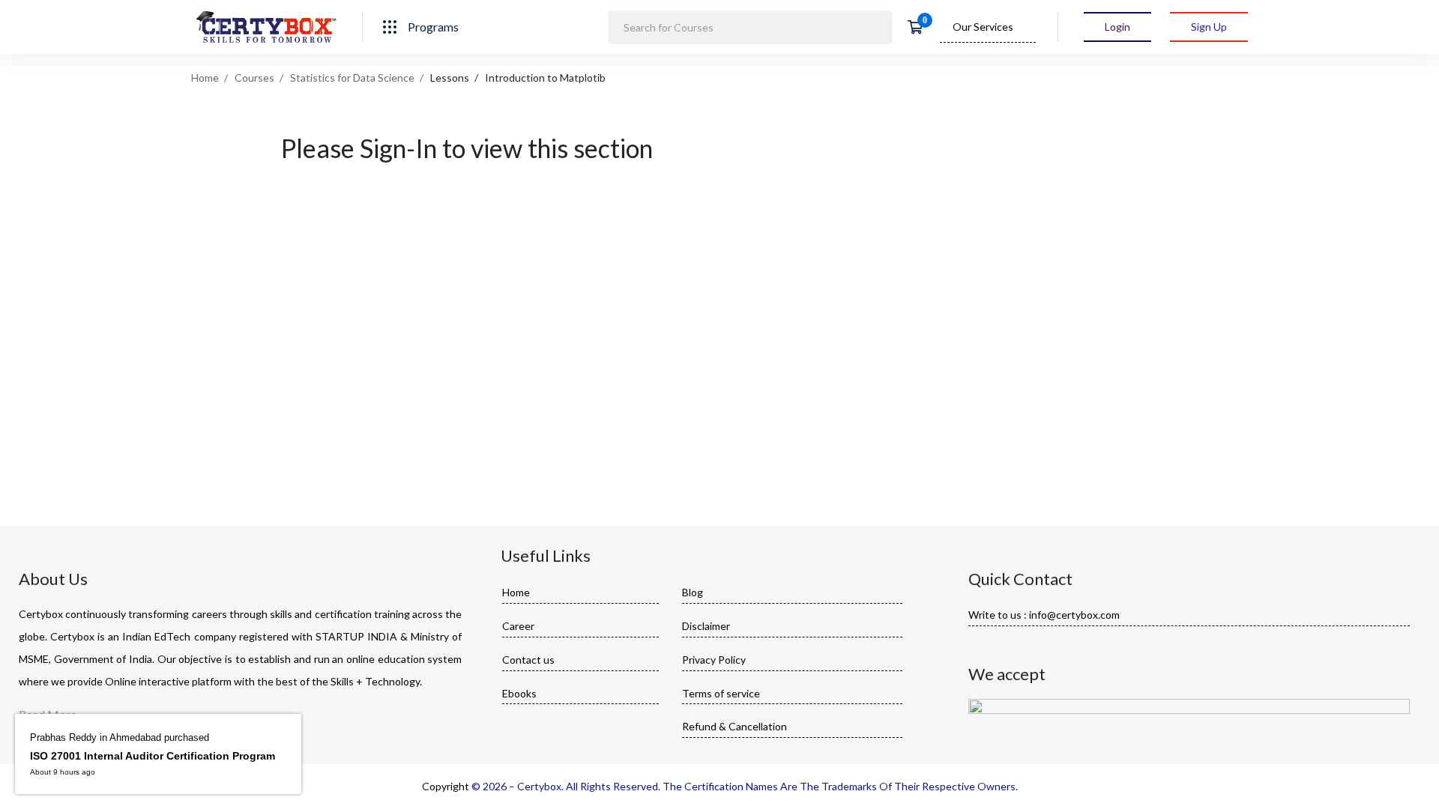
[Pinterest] (1042, 646)
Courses (254, 77)
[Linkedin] (996, 646)
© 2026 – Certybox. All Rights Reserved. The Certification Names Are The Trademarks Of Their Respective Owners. (744, 786)
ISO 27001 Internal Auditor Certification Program (152, 756)
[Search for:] (750, 26)
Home (205, 77)
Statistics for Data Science (352, 77)
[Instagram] (1019, 646)
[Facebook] (972, 646)
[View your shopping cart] (920, 27)
